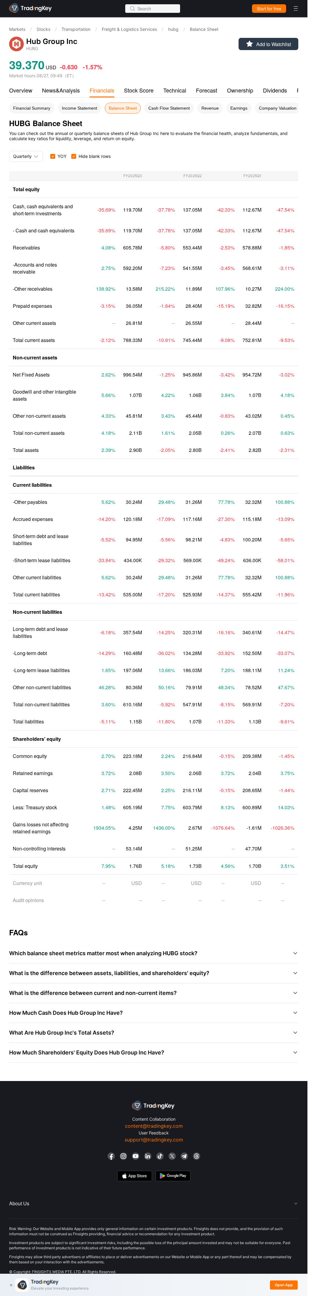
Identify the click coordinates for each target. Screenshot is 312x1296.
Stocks (43, 29)
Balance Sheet (123, 108)
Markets (17, 29)
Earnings (238, 108)
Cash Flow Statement (169, 108)
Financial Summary (31, 108)
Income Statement (79, 108)
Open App (284, 1285)
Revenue (210, 108)
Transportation (76, 29)
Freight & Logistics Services (129, 29)
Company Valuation (277, 108)
